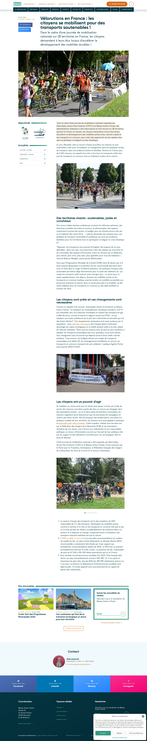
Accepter (103, 733)
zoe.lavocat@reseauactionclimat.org (79, 664)
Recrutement (62, 711)
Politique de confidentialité (119, 737)
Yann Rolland (41, 735)
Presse (59, 707)
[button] (143, 716)
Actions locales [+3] (26, 19)
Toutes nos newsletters (110, 622)
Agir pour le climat (66, 4)
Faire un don (118, 4)
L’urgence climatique (46, 4)
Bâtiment (34, 9)
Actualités (61, 715)
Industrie (89, 9)
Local (115, 9)
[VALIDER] (123, 614)
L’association (29, 4)
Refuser (119, 733)
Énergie (55, 9)
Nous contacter (24, 723)
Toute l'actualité (73, 628)
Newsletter (61, 719)
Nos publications (84, 4)
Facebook (26, 24)
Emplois (45, 9)
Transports (127, 9)
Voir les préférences (136, 733)
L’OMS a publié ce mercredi (72, 538)
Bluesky (25, 29)
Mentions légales (73, 735)
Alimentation (20, 9)
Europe (66, 9)
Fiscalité (77, 9)
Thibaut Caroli (53, 735)
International (103, 9)
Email (99, 614)
